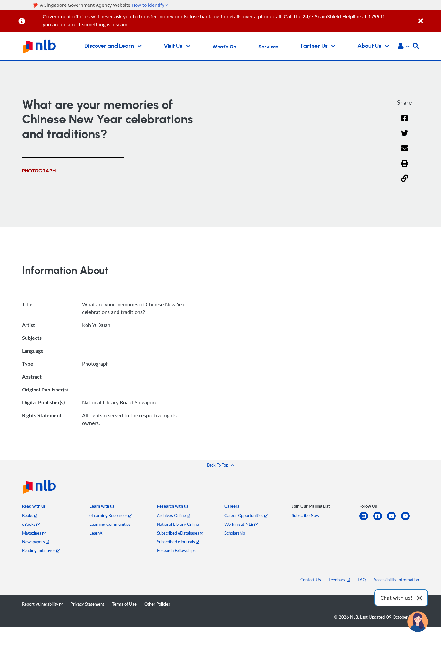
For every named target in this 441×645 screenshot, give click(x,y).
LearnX (95, 533)
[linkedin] (366, 520)
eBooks (29, 524)
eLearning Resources (108, 515)
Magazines (32, 533)
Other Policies (157, 604)
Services (268, 46)
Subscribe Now (305, 515)
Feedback (338, 580)
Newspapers (34, 542)
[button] (404, 46)
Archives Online (172, 515)
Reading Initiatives (39, 550)
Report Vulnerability (40, 604)
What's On (224, 46)
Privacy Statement (87, 604)
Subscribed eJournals (176, 542)
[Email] (404, 152)
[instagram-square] (394, 520)
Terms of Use (124, 604)
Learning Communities (110, 524)
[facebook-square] (380, 520)
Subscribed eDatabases (178, 533)
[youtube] (408, 520)
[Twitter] (404, 137)
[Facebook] (404, 122)
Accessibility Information (396, 580)
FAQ (362, 580)
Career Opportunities (244, 515)
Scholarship (234, 533)
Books (28, 515)
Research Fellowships (176, 550)
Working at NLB (239, 524)
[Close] (428, 17)
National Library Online (178, 524)
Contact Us (310, 580)
